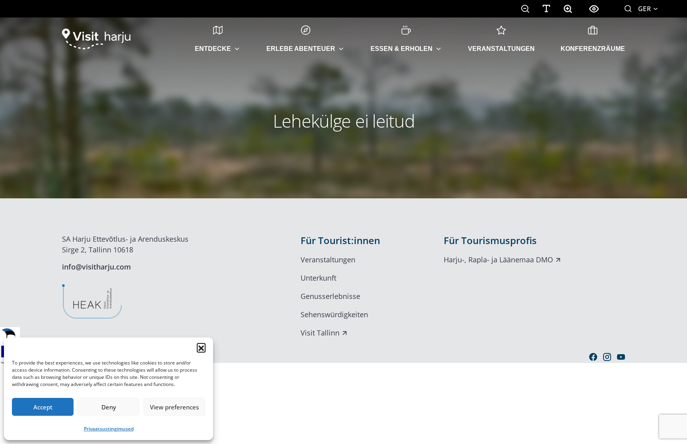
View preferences (174, 407)
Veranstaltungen (501, 48)
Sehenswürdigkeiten (334, 314)
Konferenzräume (593, 48)
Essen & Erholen (402, 48)
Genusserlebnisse (330, 296)
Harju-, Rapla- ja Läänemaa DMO (498, 259)
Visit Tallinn (320, 332)
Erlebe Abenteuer (300, 48)
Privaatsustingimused (109, 428)
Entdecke (213, 48)
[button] (201, 347)
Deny (108, 407)
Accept (42, 407)
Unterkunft (318, 278)
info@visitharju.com (96, 266)
